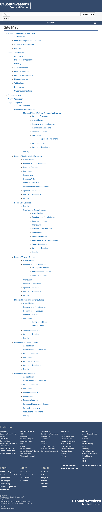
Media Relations (66, 446)
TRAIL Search (25, 478)
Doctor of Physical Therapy (24, 257)
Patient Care (45, 431)
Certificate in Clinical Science (34, 210)
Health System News (68, 441)
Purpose (17, 48)
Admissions (19, 56)
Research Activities (30, 179)
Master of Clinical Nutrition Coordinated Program (42, 113)
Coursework (28, 175)
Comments (85, 439)
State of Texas (25, 472)
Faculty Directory (87, 444)
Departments (24, 436)
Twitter (43, 475)
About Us (85, 431)
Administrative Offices (89, 434)
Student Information (16, 53)
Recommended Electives (33, 311)
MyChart (44, 444)
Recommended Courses (41, 271)
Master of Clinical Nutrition (24, 110)
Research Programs (7, 448)
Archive (63, 434)
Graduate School (26, 441)
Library (22, 446)
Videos (63, 456)
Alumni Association (15, 99)
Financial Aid (19, 87)
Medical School (25, 449)
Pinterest (44, 484)
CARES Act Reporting (7, 472)
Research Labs (5, 446)
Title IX (84, 461)
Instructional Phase (39, 322)
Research (3, 431)
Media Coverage (66, 444)
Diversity (17, 64)
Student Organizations (23, 91)
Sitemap (84, 458)
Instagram (44, 478)
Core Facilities (5, 441)
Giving (84, 446)
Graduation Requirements (42, 147)
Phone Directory (87, 456)
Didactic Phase (38, 326)
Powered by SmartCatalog (7, 508)
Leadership (85, 449)
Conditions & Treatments (49, 434)
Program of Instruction (41, 143)
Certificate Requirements (42, 229)
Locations (44, 439)
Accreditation (19, 37)
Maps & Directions (88, 451)
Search (6, 18)
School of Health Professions (30, 451)
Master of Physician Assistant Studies (29, 300)
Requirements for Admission (43, 124)
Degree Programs (15, 103)
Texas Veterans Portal (28, 475)
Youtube (44, 481)
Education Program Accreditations (27, 41)
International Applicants (41, 128)
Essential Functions (21, 71)
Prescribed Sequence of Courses (36, 187)
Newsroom (65, 431)
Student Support (25, 454)
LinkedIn (44, 487)
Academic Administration (24, 44)
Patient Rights (5, 481)
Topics (63, 454)
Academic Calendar (22, 106)
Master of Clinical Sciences (24, 374)
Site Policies (4, 489)
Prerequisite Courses (40, 268)
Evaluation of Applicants (23, 60)
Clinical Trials (4, 438)
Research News (66, 451)
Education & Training (27, 431)
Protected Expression (8, 487)
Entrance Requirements (23, 75)
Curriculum (36, 136)
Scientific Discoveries (7, 451)
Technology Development (8, 453)
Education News (66, 439)
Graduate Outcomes (40, 116)
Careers (84, 436)
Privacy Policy (5, 484)
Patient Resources (47, 446)
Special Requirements (49, 139)
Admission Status (21, 68)
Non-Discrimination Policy (9, 475)
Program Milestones (31, 183)
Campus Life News (67, 436)
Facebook (44, 472)
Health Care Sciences (22, 203)
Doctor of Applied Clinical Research (28, 156)
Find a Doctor (45, 436)
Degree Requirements (32, 392)
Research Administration (8, 443)
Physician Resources (48, 449)
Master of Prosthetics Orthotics (26, 343)
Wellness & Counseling (28, 456)
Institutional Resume (91, 465)
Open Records (5, 478)
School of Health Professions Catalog (22, 33)
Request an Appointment (49, 451)
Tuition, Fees (19, 83)
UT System (24, 481)
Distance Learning (21, 79)
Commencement (14, 95)
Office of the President (89, 454)
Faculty (26, 152)
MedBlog (44, 441)
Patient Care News (67, 449)
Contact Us (85, 441)
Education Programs (27, 439)
